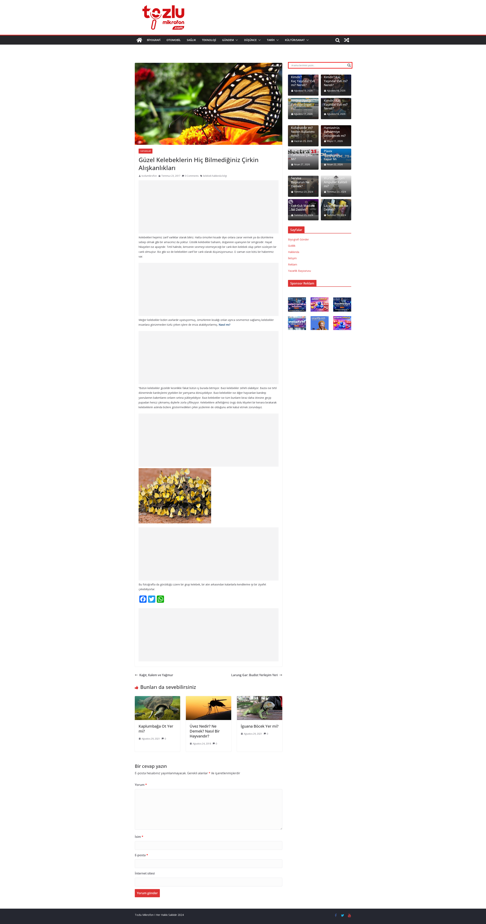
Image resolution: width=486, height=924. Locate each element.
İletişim (292, 258)
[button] (236, 40)
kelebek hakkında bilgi (215, 175)
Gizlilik (291, 245)
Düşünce (250, 40)
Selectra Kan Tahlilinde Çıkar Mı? (302, 155)
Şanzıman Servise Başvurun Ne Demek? (300, 180)
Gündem (228, 40)
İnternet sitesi (145, 873)
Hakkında (293, 252)
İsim (139, 837)
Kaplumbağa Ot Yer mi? (156, 729)
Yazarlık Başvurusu (299, 271)
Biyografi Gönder (298, 239)
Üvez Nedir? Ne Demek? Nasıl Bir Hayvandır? (205, 731)
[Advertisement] (209, 206)
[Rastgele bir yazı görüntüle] (346, 40)
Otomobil (173, 40)
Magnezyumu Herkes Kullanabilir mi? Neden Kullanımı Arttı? (303, 128)
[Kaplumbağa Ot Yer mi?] (157, 699)
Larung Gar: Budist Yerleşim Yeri (254, 675)
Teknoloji (209, 40)
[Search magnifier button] (349, 65)
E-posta (141, 855)
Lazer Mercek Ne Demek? (336, 208)
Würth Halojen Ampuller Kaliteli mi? (335, 182)
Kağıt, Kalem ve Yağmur (156, 675)
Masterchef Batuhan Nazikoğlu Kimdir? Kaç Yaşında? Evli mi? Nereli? (336, 98)
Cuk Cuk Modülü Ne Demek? (303, 208)
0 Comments (192, 175)
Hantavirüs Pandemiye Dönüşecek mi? (335, 132)
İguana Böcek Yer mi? (260, 726)
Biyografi (153, 40)
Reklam (292, 264)
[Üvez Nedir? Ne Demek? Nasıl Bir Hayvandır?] (208, 699)
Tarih (271, 40)
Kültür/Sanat (295, 40)
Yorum (141, 785)
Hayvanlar (145, 151)
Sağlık (191, 40)
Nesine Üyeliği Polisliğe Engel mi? (301, 104)
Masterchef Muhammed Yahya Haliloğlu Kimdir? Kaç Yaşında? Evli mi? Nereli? (336, 75)
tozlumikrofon (149, 175)
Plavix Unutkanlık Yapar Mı (332, 155)
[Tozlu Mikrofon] (139, 40)
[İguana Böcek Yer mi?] (259, 699)
